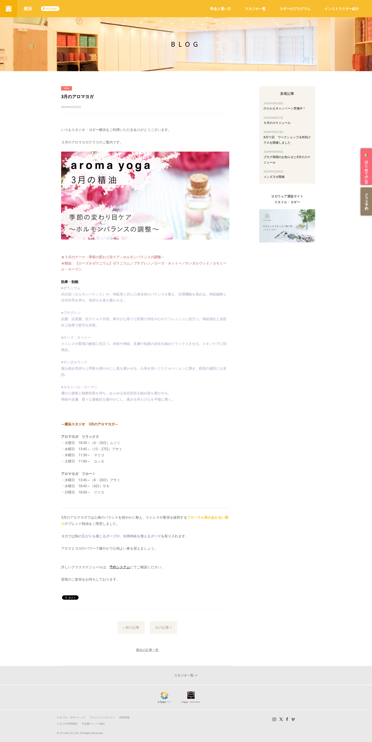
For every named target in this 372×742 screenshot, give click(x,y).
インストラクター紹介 (342, 8)
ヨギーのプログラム (295, 8)
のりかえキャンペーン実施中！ (285, 108)
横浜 (28, 8)
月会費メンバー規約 (93, 723)
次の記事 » (163, 627)
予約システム (119, 567)
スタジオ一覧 (255, 8)
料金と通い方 (220, 8)
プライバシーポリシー (102, 717)
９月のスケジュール (277, 123)
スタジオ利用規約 (67, 723)
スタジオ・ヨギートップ (71, 717)
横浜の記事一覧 (147, 650)
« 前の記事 (131, 627)
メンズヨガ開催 (274, 177)
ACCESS (51, 8)
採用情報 (124, 717)
